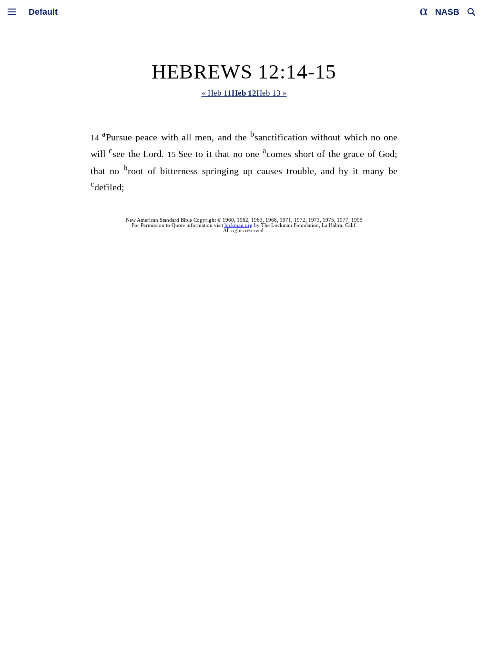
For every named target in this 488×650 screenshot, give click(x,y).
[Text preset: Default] (43, 11)
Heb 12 (244, 93)
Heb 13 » (271, 93)
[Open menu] (12, 12)
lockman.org (238, 225)
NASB (447, 12)
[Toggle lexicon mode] (424, 11)
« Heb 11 (217, 93)
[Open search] (471, 11)
